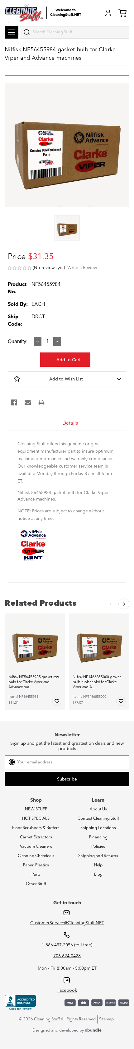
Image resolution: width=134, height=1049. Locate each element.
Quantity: (17, 341)
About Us (98, 809)
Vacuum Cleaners (36, 847)
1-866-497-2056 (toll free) (67, 945)
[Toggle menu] (11, 32)
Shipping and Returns (98, 856)
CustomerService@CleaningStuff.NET (67, 923)
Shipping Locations (98, 828)
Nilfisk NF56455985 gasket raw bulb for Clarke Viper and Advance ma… (33, 682)
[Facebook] (14, 402)
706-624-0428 (67, 956)
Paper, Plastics (36, 865)
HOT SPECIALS (36, 819)
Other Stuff (36, 884)
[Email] (28, 402)
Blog (98, 875)
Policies (98, 847)
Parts (36, 875)
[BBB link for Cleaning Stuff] (20, 1002)
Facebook (67, 990)
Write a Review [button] (82, 268)
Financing (98, 837)
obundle (93, 1030)
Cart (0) (123, 12)
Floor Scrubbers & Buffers (36, 828)
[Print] (41, 402)
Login (108, 12)
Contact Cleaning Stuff (98, 819)
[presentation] (67, 228)
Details (70, 423)
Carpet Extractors (36, 837)
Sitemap (106, 1019)
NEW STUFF (36, 809)
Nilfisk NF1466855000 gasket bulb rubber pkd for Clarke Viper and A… (97, 682)
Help (98, 865)
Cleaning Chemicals (36, 856)
